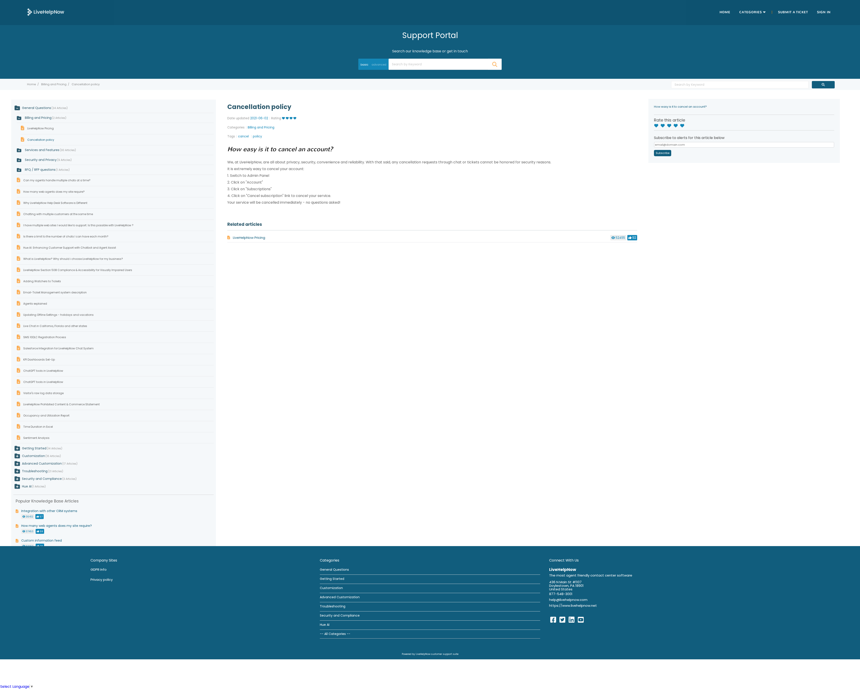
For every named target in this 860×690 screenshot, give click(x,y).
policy (257, 136)
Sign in (824, 12)
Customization (33, 456)
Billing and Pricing (54, 84)
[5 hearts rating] (683, 126)
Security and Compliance (42, 478)
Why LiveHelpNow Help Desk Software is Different (55, 203)
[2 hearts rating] (664, 126)
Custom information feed (41, 540)
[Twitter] (562, 620)
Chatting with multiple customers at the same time (58, 214)
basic (364, 64)
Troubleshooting (34, 471)
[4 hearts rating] (677, 126)
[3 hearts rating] (670, 126)
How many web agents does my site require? (54, 192)
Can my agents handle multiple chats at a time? (56, 180)
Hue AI (27, 486)
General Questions (36, 108)
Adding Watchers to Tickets (42, 281)
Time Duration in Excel (38, 427)
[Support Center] (45, 12)
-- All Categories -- (335, 634)
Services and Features (50, 150)
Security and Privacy (48, 160)
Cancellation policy (40, 140)
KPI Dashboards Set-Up (39, 359)
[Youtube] (581, 620)
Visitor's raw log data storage (43, 393)
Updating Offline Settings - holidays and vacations (58, 315)
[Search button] (494, 64)
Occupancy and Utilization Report (46, 415)
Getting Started (34, 448)
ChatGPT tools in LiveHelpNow (43, 371)
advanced (379, 64)
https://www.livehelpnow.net (573, 605)
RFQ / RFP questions (47, 169)
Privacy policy (101, 579)
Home (725, 12)
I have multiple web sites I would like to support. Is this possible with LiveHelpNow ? (78, 225)
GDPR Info (98, 569)
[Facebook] (553, 620)
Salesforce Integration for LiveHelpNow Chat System (58, 348)
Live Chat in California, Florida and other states (55, 326)
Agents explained (35, 303)
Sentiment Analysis (36, 438)
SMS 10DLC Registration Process (44, 337)
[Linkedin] (571, 620)
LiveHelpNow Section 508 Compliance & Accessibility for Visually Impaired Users (77, 270)
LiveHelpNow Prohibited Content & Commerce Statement (61, 404)
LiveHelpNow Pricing (249, 237)
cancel (244, 136)
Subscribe (662, 153)
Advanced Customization (42, 463)
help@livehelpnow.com (568, 599)
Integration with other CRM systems (49, 511)
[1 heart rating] (657, 126)
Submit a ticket (793, 12)
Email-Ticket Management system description (55, 292)
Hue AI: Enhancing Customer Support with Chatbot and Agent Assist (69, 248)
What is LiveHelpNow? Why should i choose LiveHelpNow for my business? (73, 259)
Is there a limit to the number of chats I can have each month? (65, 236)
